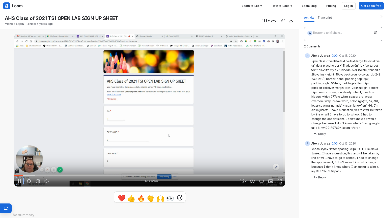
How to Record (282, 5)
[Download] (291, 20)
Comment (191, 198)
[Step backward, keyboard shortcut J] (28, 181)
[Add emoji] (375, 32)
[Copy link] (283, 20)
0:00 (335, 55)
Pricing (331, 5)
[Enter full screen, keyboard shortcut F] (279, 181)
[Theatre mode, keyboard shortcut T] (261, 181)
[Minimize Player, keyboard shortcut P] (270, 181)
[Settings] (252, 181)
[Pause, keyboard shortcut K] (19, 181)
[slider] (149, 175)
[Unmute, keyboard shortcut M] (47, 181)
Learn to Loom (252, 5)
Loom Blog (309, 5)
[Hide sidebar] (381, 17)
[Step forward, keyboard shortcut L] (38, 181)
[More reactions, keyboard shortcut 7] (161, 198)
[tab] (309, 18)
